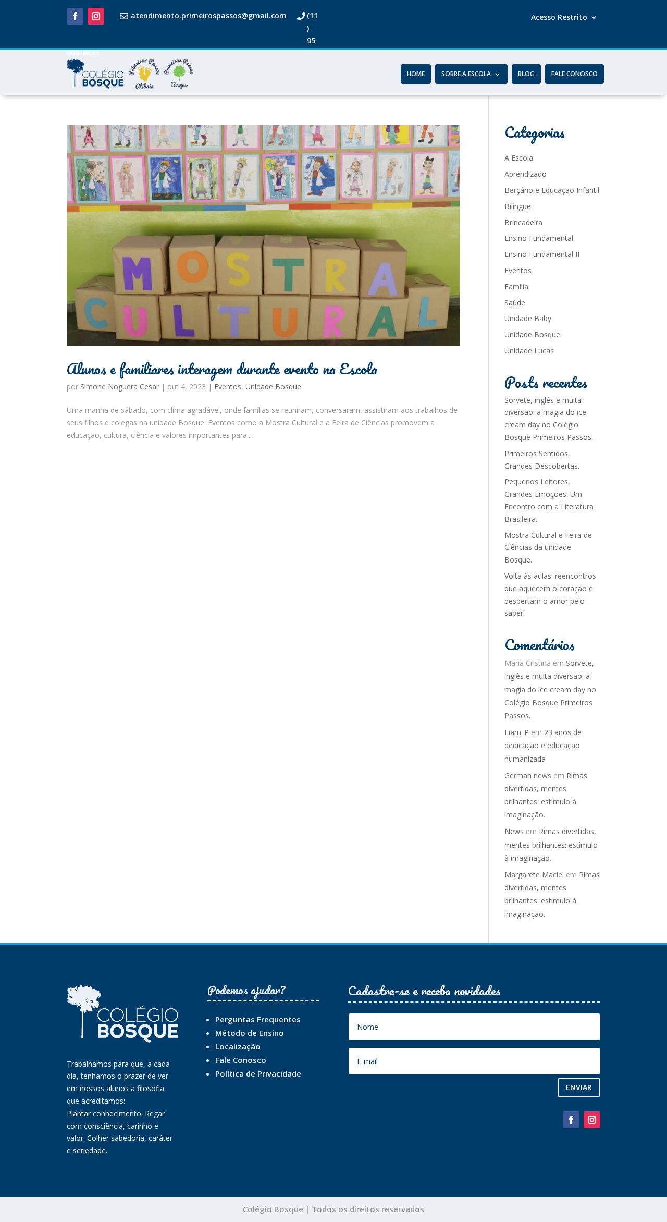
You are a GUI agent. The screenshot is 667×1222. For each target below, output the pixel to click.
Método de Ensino (249, 1033)
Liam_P (516, 732)
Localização (238, 1046)
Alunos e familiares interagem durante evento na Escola (222, 369)
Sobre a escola (466, 74)
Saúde (514, 303)
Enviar (579, 1087)
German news (527, 775)
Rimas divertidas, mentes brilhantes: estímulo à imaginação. (551, 844)
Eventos (227, 387)
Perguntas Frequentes (258, 1019)
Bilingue (517, 206)
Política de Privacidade (258, 1073)
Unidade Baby (527, 318)
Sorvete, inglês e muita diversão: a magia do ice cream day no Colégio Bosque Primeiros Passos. (550, 689)
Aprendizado (525, 174)
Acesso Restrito (559, 18)
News (514, 831)
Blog (526, 74)
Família (516, 286)
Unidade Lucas (529, 351)
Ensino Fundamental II (541, 254)
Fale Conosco (574, 74)
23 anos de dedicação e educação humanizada (543, 745)
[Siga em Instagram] (96, 16)
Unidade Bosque (273, 387)
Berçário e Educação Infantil (551, 190)
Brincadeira (523, 222)
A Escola (518, 158)
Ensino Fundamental (538, 238)
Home (416, 74)
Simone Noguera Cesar (119, 387)
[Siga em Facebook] (75, 16)
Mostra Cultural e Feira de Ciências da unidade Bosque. (548, 547)
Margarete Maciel (534, 874)
